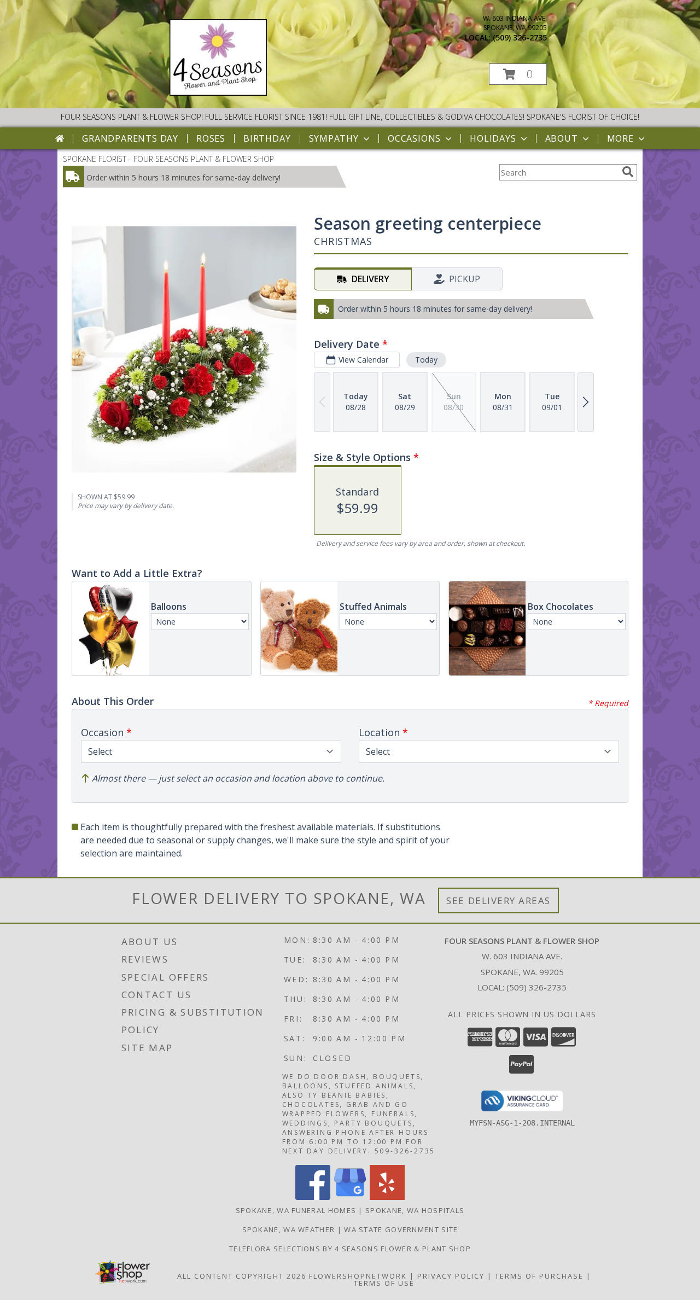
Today (426, 359)
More (620, 138)
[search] (628, 172)
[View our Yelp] (387, 1197)
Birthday (266, 138)
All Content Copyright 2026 (241, 1276)
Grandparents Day (130, 138)
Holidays (493, 138)
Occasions (414, 138)
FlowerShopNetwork (358, 1276)
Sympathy (334, 138)
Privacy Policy (451, 1276)
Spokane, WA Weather (288, 1229)
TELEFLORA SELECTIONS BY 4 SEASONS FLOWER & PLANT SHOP (350, 1249)
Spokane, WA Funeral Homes (296, 1210)
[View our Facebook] (312, 1197)
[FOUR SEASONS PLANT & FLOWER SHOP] (218, 93)
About (561, 138)
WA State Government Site (401, 1229)
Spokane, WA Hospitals (414, 1210)
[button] (518, 74)
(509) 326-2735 (520, 37)
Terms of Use (384, 1283)
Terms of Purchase (539, 1276)
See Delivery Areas (498, 900)
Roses (210, 138)
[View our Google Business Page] (350, 1197)
